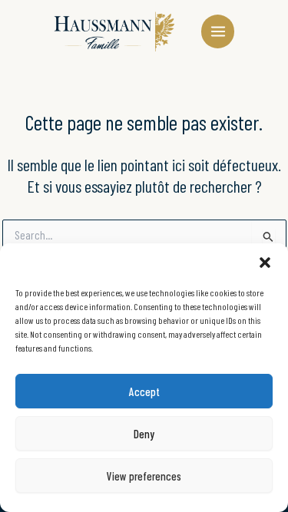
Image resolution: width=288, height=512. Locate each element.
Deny (144, 434)
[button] (265, 262)
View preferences (144, 476)
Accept (144, 391)
